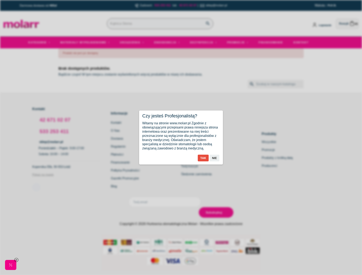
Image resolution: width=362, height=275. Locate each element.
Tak (203, 158)
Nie (214, 158)
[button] (10, 265)
